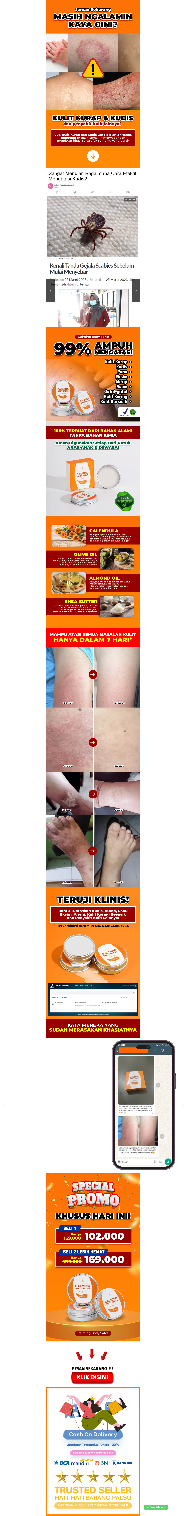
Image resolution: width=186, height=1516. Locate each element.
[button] (2, 1105)
